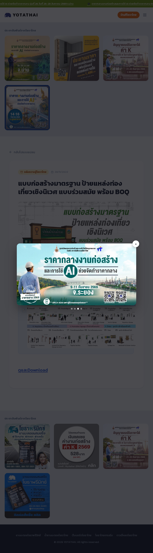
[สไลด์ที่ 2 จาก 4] (75, 309)
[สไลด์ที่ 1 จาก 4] (72, 309)
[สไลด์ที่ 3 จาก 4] (78, 309)
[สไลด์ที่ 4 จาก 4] (81, 309)
